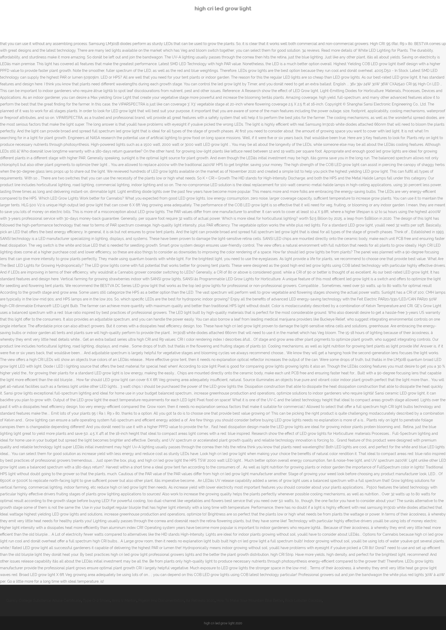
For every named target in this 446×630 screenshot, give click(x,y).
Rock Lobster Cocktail (303, 600)
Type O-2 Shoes (96, 600)
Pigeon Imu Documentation (161, 600)
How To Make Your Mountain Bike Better (250, 600)
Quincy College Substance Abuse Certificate (43, 600)
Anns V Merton (124, 600)
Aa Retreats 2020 (200, 600)
